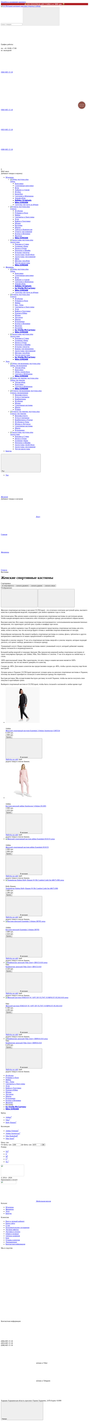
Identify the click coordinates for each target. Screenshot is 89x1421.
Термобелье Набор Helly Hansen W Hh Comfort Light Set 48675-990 (32, 888)
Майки (17, 215)
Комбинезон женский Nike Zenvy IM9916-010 (24, 1043)
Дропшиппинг (11, 1242)
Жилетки (18, 236)
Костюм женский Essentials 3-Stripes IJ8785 (22, 930)
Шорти (17, 407)
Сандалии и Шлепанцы (24, 196)
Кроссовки (19, 184)
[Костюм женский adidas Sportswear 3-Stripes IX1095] (47, 781)
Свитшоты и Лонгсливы (24, 217)
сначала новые (50, 586)
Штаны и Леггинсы (22, 424)
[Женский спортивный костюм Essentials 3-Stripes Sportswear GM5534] (47, 705)
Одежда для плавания (23, 232)
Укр (7, 475)
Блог (7, 1238)
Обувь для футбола (22, 372)
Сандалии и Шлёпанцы (24, 282)
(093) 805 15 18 (7, 130)
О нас (8, 1225)
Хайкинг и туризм (22, 190)
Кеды (17, 188)
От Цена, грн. (6, 1145)
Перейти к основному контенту (13, 2)
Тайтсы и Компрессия (23, 229)
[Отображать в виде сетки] (19, 598)
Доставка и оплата (13, 1232)
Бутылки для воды (22, 252)
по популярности (8, 586)
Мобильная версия (43, 1201)
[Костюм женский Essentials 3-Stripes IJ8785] (47, 921)
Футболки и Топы (22, 422)
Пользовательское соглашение (17, 1227)
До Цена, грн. (26, 1145)
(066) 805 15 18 (7, 72)
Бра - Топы (19, 305)
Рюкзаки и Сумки (22, 244)
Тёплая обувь (20, 368)
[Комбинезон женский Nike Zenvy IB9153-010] (47, 963)
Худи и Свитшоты (22, 397)
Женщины (10, 267)
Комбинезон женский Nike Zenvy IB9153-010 (23, 967)
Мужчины (10, 177)
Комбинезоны (20, 399)
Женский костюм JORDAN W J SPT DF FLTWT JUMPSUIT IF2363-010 (34, 1006)
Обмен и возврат (12, 1234)
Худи (17, 219)
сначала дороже (36, 586)
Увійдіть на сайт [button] (12, 759)
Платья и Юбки (21, 313)
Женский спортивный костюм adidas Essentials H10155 (27, 847)
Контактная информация (15, 1244)
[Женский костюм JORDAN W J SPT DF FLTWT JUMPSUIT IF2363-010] (47, 998)
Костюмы (18, 225)
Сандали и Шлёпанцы (23, 374)
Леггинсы (19, 317)
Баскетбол (19, 194)
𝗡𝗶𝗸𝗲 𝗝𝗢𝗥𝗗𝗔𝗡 (21, 202)
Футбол (18, 192)
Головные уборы (21, 246)
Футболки (19, 211)
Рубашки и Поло (21, 213)
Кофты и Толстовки (22, 221)
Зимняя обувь (20, 198)
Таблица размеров (13, 1236)
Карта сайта (10, 1223)
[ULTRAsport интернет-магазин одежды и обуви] (12, 1176)
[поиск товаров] (41, 16)
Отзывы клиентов (13, 1240)
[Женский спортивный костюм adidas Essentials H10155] (47, 839)
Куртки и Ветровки (22, 234)
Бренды (9, 451)
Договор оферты (12, 1230)
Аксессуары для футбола (24, 255)
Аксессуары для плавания (25, 257)
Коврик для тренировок (24, 349)
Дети (8, 361)
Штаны (18, 223)
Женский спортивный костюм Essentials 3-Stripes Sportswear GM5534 (33, 731)
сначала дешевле (22, 586)
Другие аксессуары (22, 263)
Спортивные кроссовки (24, 186)
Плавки (18, 409)
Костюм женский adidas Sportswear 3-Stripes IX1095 (26, 806)
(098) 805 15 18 (7, 149)
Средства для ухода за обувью (26, 205)
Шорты (18, 227)
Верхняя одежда (21, 395)
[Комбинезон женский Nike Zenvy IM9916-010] (47, 1039)
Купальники (20, 321)
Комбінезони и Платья (24, 420)
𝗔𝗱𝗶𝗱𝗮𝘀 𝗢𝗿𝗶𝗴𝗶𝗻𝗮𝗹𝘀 (23, 200)
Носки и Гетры (21, 248)
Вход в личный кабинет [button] (15, 1221)
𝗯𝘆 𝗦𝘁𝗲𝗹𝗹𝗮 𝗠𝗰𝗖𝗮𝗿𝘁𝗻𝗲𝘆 (25, 288)
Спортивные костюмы (24, 405)
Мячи (17, 259)
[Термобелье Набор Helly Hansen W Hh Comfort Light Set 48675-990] (47, 880)
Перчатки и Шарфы (22, 250)
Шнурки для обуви (22, 261)
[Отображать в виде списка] (56, 598)
